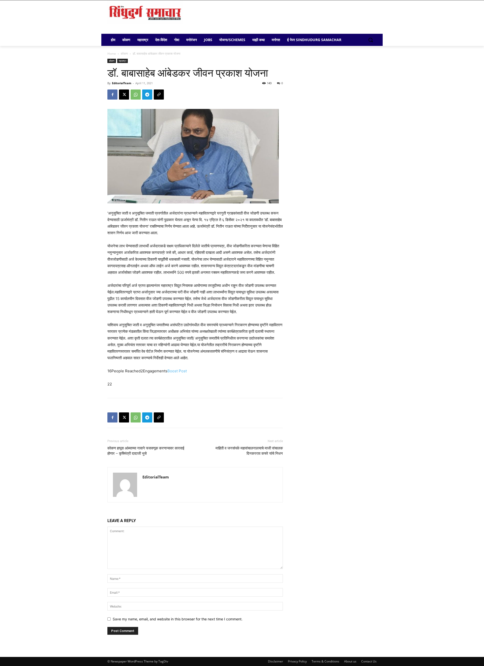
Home (111, 53)
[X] (124, 94)
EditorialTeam (121, 83)
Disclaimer (275, 661)
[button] (371, 40)
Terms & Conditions (325, 661)
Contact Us (369, 661)
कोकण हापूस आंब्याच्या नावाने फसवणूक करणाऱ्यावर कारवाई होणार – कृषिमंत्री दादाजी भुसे (145, 451)
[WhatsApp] (136, 94)
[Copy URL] (159, 94)
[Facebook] (112, 94)
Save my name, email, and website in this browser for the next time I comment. (178, 619)
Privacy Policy (297, 661)
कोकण (124, 53)
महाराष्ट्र (122, 61)
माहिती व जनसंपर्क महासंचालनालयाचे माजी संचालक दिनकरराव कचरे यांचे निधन (249, 451)
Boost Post (177, 371)
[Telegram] (147, 94)
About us (350, 661)
